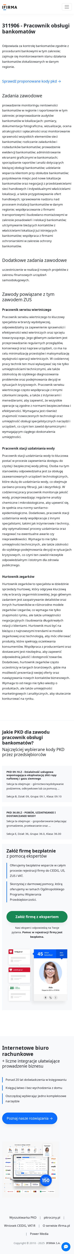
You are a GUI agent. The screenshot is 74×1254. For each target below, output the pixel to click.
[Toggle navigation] (67, 6)
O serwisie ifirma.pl (56, 1225)
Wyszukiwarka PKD (22, 1217)
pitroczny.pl (52, 1217)
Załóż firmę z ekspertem (37, 916)
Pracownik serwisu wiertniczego (26, 310)
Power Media (39, 1234)
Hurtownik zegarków (18, 577)
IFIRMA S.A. (53, 1243)
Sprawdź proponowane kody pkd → (31, 81)
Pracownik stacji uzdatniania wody (28, 448)
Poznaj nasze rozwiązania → (30, 1118)
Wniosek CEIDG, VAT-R (19, 1225)
